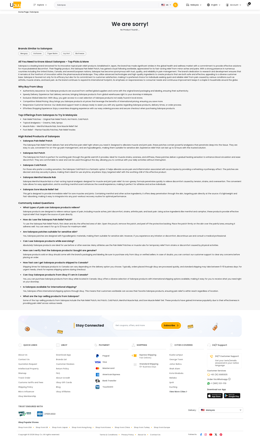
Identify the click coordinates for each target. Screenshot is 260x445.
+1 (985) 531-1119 (218, 383)
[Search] (175, 5)
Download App (63, 354)
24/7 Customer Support (227, 356)
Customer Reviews (65, 364)
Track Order (24, 377)
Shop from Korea (103, 427)
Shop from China (122, 427)
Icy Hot (66, 53)
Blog (58, 387)
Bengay (24, 53)
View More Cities (177, 391)
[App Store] (215, 396)
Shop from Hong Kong (81, 427)
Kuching (173, 387)
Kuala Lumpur (176, 354)
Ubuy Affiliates (63, 391)
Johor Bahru (175, 364)
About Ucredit (63, 377)
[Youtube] (211, 435)
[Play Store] (232, 396)
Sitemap (22, 373)
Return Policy (62, 368)
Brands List (61, 359)
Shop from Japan (60, 427)
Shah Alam (174, 368)
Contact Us (24, 359)
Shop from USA (25, 427)
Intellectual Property (28, 368)
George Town (176, 359)
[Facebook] (201, 435)
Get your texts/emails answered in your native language (227, 363)
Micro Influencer (26, 391)
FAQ (58, 373)
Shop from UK (42, 427)
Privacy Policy (127, 434)
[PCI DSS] (24, 413)
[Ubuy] (15, 4)
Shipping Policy (25, 387)
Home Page (23, 12)
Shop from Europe (162, 427)
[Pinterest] (221, 435)
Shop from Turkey (142, 427)
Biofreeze (79, 53)
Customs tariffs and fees (30, 382)
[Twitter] (216, 435)
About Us (22, 354)
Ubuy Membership (27, 396)
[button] (193, 5)
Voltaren (37, 53)
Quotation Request (27, 364)
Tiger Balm (52, 53)
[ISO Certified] (45, 413)
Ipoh (171, 382)
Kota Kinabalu (176, 373)
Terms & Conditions (108, 434)
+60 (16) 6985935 (218, 374)
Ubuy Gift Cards (64, 382)
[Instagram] (205, 435)
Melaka (173, 377)
